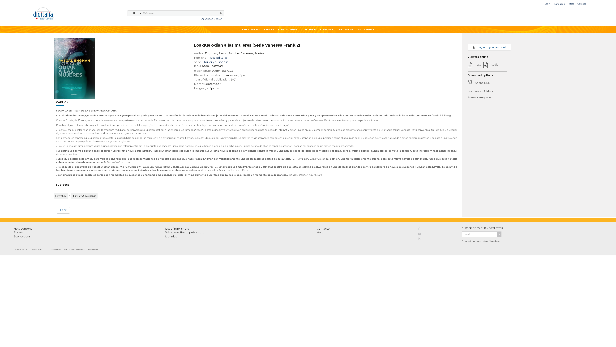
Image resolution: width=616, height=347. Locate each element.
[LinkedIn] (437, 239)
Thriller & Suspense (84, 195)
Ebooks (269, 29)
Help (320, 232)
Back (63, 210)
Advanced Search (211, 19)
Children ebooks (349, 29)
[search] (221, 13)
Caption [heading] (62, 102)
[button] (547, 3)
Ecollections (287, 29)
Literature (61, 195)
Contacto (323, 228)
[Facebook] (437, 229)
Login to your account (491, 47)
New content (23, 228)
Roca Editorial (218, 57)
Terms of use (19, 249)
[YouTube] (437, 234)
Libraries (326, 29)
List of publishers (177, 228)
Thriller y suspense (215, 62)
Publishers (309, 29)
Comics (369, 29)
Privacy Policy (494, 241)
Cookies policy (55, 249)
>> (499, 234)
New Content (251, 29)
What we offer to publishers (184, 232)
